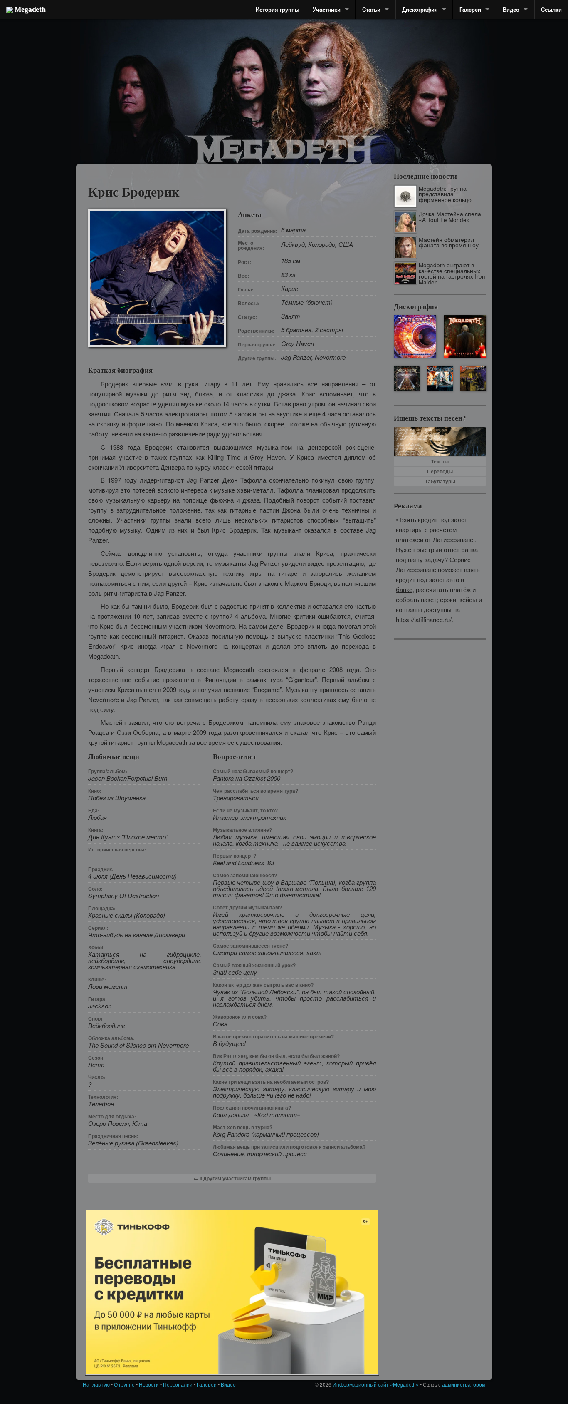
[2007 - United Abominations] (439, 378)
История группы (277, 9)
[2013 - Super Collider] (415, 336)
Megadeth (29, 9)
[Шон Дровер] (128, 89)
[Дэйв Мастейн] (321, 75)
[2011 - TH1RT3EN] (465, 336)
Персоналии (178, 1384)
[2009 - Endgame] (406, 378)
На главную (96, 1384)
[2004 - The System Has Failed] (473, 378)
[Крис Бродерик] (247, 77)
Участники (327, 9)
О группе (124, 1384)
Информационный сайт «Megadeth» (376, 1384)
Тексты (440, 461)
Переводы (440, 471)
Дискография (420, 9)
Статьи (371, 9)
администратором (463, 1384)
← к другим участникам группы (232, 1178)
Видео (511, 9)
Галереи (470, 9)
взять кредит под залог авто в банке (438, 579)
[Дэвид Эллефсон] (426, 100)
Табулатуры (440, 481)
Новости (149, 1384)
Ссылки (551, 9)
